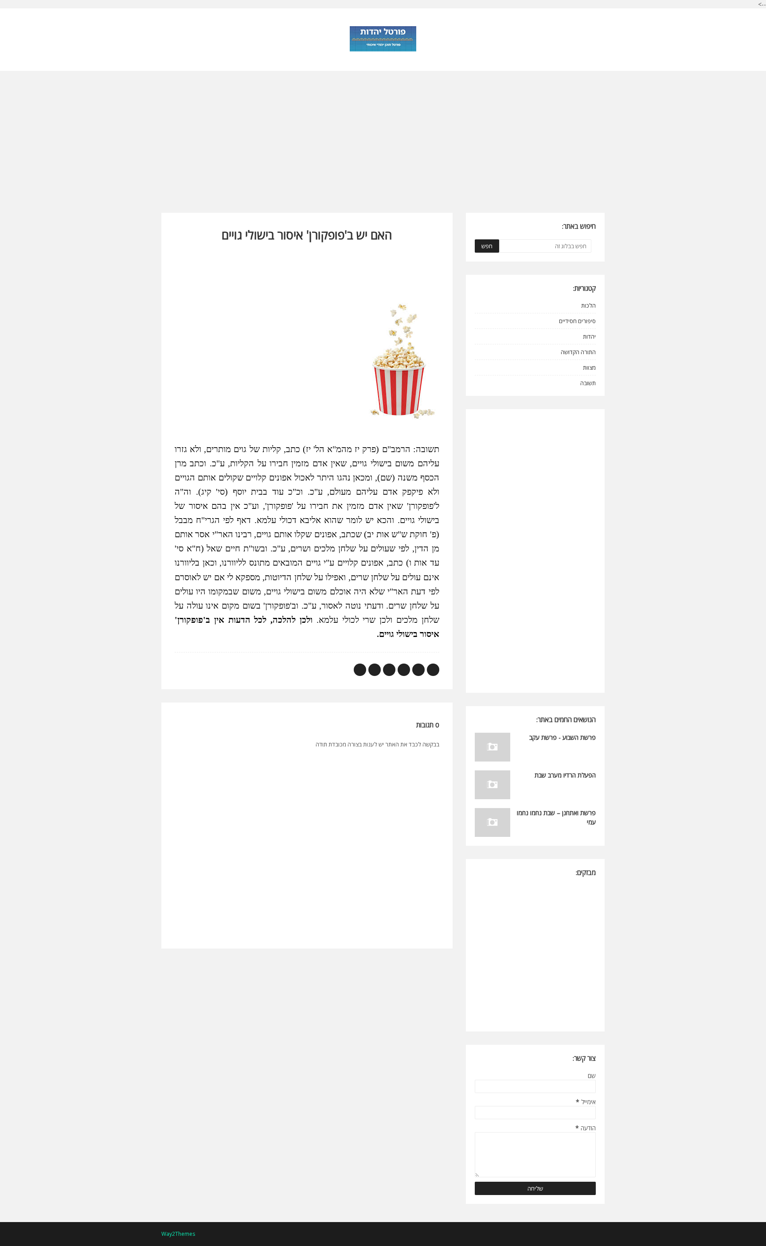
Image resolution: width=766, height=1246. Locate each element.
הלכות (588, 305)
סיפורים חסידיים (577, 321)
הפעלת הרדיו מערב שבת (565, 775)
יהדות (589, 336)
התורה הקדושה (578, 352)
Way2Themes (178, 1234)
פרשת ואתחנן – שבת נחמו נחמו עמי (556, 817)
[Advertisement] (383, 133)
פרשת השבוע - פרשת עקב (562, 737)
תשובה (588, 383)
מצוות (589, 367)
